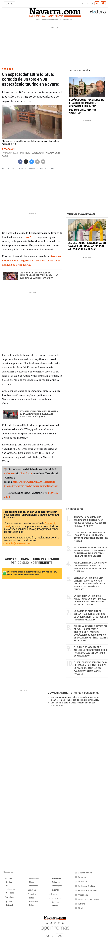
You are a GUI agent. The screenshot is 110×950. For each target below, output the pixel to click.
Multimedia (56, 898)
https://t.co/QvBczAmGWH (29, 481)
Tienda (81, 908)
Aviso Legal (83, 895)
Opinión (8, 901)
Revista (54, 894)
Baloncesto (33, 901)
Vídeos (55, 906)
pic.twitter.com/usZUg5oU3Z (42, 485)
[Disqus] (77, 748)
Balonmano (56, 878)
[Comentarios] (43, 161)
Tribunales (10, 889)
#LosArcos (26, 473)
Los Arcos (21, 168)
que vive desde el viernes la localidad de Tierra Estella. (31, 260)
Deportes (32, 894)
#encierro (50, 481)
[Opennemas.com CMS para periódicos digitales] (55, 931)
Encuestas (33, 886)
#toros (7, 485)
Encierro (10, 168)
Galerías (55, 902)
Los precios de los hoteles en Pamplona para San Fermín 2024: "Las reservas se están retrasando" (39, 275)
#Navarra (10, 473)
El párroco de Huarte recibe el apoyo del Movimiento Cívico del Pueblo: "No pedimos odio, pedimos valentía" (86, 106)
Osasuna (32, 890)
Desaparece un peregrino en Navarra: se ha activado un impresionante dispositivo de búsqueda (39, 414)
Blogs (31, 882)
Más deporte (57, 886)
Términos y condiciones (84, 692)
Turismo (81, 904)
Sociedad (10, 893)
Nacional (55, 890)
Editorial (9, 905)
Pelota (31, 905)
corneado (42, 168)
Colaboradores (35, 878)
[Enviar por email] (37, 161)
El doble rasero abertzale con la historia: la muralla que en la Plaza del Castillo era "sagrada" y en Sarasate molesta (90, 668)
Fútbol (31, 898)
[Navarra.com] (55, 12)
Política (9, 882)
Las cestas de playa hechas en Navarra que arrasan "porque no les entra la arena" (87, 246)
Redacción (8, 149)
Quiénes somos (85, 873)
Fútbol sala (56, 882)
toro (51, 168)
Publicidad (82, 881)
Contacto (82, 877)
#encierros (18, 485)
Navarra (8, 878)
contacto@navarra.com (17, 543)
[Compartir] (20, 161)
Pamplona (9, 897)
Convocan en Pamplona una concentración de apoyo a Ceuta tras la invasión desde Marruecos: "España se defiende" (89, 584)
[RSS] (63, 923)
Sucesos (9, 886)
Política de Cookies (86, 886)
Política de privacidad (87, 890)
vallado (32, 168)
